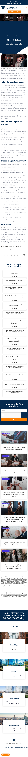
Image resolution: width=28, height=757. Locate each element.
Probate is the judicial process (9, 68)
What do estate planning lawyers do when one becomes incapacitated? (15, 367)
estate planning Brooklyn (4, 591)
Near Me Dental (18, 596)
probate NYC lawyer (12, 582)
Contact (26, 747)
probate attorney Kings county (21, 576)
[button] (26, 8)
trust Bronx (23, 584)
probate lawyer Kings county (18, 579)
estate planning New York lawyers (20, 592)
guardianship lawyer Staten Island (12, 596)
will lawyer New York (20, 586)
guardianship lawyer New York (16, 595)
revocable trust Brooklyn (10, 583)
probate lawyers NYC (24, 580)
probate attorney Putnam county (20, 577)
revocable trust (20, 584)
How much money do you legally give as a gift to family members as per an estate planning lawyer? (15, 322)
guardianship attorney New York (21, 593)
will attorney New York (14, 585)
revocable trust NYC (9, 584)
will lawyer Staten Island (9, 587)
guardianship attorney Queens (11, 594)
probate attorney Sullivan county (22, 578)
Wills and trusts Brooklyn (20, 587)
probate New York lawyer (6, 582)
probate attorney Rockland (8, 578)
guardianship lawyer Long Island (9, 595)
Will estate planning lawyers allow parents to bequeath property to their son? (14, 313)
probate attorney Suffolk (15, 578)
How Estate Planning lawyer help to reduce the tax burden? (14, 272)
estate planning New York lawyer (11, 592)
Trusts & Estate (11, 7)
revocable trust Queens (15, 584)
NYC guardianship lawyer (6, 576)
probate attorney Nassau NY (4, 577)
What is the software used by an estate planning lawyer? (14, 392)
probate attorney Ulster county (4, 579)
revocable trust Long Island (16, 583)
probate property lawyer (4, 583)
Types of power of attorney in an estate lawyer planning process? (14, 375)
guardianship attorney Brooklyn (4, 593)
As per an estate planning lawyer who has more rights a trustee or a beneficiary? (15, 331)
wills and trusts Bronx (14, 587)
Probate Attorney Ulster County (14, 743)
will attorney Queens (24, 585)
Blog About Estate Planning (11, 34)
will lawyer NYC (25, 586)
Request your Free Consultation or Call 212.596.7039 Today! (14, 615)
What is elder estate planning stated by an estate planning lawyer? (15, 349)
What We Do (14, 747)
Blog (22, 747)
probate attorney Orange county (12, 577)
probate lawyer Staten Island (4, 581)
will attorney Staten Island (4, 586)
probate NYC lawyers (17, 582)
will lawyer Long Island (15, 586)
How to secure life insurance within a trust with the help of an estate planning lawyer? (14, 383)
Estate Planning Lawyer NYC (24, 595)
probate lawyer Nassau (5, 580)
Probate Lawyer (15, 246)
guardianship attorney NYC (4, 594)
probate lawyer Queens (11, 580)
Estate (4, 246)
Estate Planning (6, 249)
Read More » (14, 276)
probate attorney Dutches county (13, 576)
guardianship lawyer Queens (4, 596)
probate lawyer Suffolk (11, 581)
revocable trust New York (4, 584)
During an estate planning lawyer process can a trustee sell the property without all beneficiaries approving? (15, 340)
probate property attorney (24, 582)
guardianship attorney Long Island (12, 593)
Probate (8, 246)
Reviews (19, 747)
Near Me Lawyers (22, 596)
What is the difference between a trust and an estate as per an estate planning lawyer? (14, 296)
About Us (7, 747)
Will (20, 246)
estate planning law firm (11, 8)
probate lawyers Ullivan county (17, 581)
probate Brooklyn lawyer (11, 579)
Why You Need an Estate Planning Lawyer (14, 280)
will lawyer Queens (3, 587)
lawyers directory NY (22, 583)
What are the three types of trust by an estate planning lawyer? (14, 304)
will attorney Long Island (8, 585)
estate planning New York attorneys (19, 591)
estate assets (13, 155)
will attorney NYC (19, 585)
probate (3, 95)
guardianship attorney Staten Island (19, 594)
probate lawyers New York (17, 580)
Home (4, 34)
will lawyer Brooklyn (9, 586)
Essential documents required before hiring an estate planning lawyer (14, 288)
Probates (3, 227)
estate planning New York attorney (11, 591)
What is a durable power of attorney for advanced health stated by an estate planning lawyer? (14, 358)
